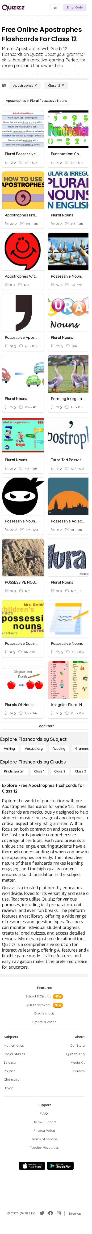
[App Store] (32, 1166)
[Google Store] (60, 1166)
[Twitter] (42, 1213)
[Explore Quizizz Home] (13, 7)
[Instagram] (59, 1213)
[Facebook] (50, 1213)
